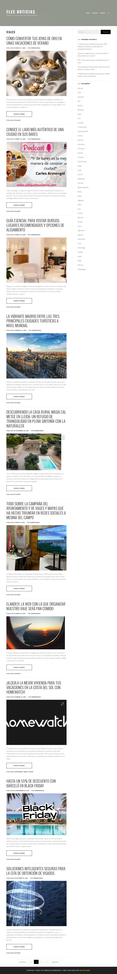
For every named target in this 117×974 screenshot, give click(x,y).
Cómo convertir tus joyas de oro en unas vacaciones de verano (34, 40)
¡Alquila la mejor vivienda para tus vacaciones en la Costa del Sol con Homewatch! (33, 687)
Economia (81, 144)
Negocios (81, 200)
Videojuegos (82, 269)
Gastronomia (82, 161)
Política (80, 213)
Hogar (80, 166)
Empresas (81, 149)
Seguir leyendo (19, 114)
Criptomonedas (83, 131)
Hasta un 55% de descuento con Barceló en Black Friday (31, 783)
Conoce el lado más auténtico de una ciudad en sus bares (35, 132)
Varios (102, 13)
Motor (80, 196)
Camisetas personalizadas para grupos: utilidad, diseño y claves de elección (94, 75)
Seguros (80, 235)
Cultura (80, 136)
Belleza (80, 105)
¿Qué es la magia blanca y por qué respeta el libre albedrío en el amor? (93, 54)
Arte (79, 101)
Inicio (88, 13)
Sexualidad (81, 239)
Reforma (19, 772)
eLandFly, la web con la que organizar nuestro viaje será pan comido (35, 606)
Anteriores (22, 962)
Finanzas (81, 157)
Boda (79, 114)
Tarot (79, 243)
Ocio (79, 209)
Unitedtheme (85, 970)
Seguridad (81, 230)
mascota (80, 183)
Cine (79, 118)
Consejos (81, 123)
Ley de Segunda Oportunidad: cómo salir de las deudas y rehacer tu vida (94, 68)
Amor (79, 93)
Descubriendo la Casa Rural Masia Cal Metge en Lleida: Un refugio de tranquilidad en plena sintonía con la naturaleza (36, 419)
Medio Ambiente (83, 187)
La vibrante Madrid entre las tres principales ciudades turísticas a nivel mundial (32, 320)
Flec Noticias (20, 12)
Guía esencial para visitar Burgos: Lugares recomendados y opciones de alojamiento (35, 225)
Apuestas (81, 97)
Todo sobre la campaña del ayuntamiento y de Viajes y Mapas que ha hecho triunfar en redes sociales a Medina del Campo (36, 510)
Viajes (18, 120)
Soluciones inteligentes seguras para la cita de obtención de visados (35, 871)
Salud (80, 226)
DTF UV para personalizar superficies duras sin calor (93, 61)
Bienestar (81, 110)
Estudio (80, 153)
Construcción (82, 127)
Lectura (80, 174)
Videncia (80, 265)
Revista (95, 13)
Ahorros (80, 88)
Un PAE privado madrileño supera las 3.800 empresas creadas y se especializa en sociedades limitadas (92, 46)
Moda (79, 192)
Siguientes (55, 962)
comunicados (35, 48)
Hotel (79, 170)
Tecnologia (81, 248)
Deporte (80, 140)
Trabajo (80, 252)
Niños (80, 205)
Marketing (81, 179)
